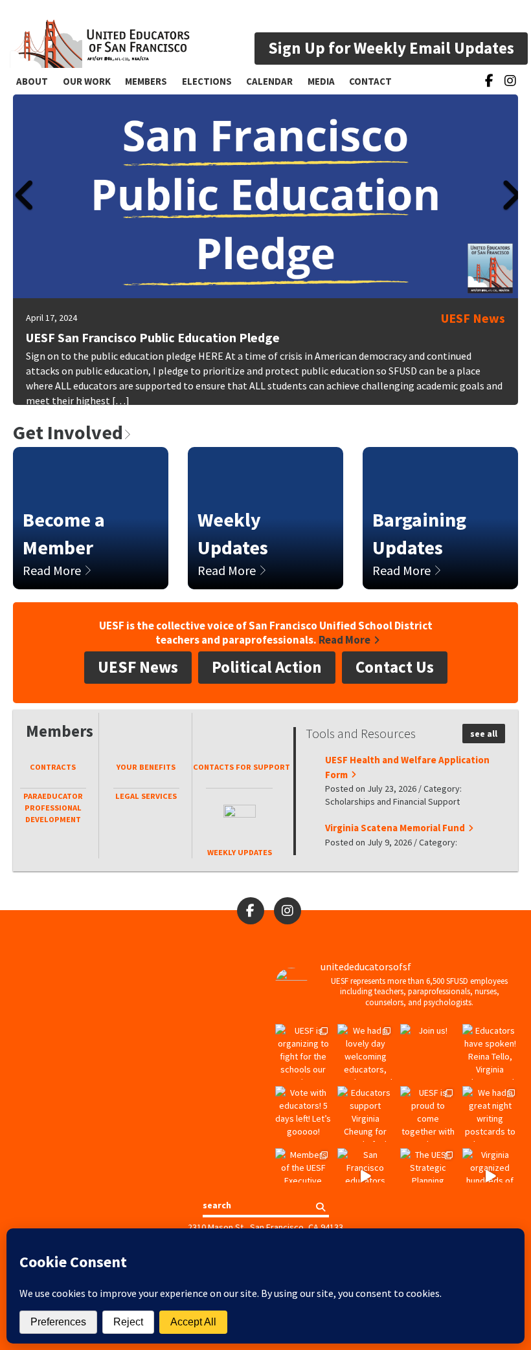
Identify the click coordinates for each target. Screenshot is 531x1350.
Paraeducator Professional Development (53, 807)
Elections (207, 81)
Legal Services (146, 796)
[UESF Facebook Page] (489, 81)
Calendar (269, 81)
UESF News (473, 318)
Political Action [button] (267, 667)
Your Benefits (146, 767)
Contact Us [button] (395, 667)
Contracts (53, 767)
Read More (53, 570)
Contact (370, 81)
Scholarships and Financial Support (392, 801)
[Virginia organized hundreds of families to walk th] (490, 1176)
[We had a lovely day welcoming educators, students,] (365, 1052)
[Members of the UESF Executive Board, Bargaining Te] (303, 1176)
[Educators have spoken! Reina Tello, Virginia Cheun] (490, 1052)
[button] (22, 262)
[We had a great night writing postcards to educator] (490, 1114)
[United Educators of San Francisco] (100, 37)
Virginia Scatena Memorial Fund (395, 828)
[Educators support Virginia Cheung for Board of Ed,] (365, 1114)
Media (321, 81)
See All (483, 733)
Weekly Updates (239, 852)
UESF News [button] (138, 667)
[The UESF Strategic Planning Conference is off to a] (428, 1176)
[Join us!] (428, 1052)
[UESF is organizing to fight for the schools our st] (303, 1052)
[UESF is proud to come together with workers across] (428, 1114)
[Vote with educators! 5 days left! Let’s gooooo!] (303, 1114)
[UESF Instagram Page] (510, 83)
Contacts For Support (239, 767)
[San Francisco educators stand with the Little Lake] (365, 1176)
